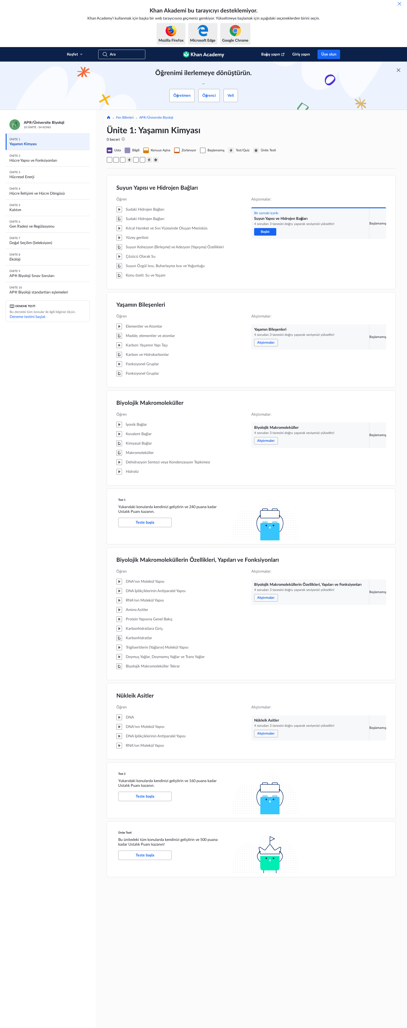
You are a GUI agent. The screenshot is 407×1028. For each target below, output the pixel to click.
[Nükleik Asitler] (142, 160)
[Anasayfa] (108, 118)
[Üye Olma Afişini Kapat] (398, 70)
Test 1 (122, 499)
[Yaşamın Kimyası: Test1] (129, 160)
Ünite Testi (125, 832)
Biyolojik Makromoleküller (149, 403)
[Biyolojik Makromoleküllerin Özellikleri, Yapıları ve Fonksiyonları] (136, 160)
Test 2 (122, 773)
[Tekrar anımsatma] (399, 4)
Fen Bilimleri (125, 117)
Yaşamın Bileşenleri (140, 305)
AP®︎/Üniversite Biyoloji (156, 117)
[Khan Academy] (203, 54)
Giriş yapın (301, 54)
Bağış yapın (270, 54)
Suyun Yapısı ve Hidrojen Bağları (157, 188)
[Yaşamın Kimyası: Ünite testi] (156, 160)
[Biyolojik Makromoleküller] (123, 160)
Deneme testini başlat (27, 317)
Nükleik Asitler (135, 696)
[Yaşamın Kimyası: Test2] (149, 160)
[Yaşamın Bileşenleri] (116, 160)
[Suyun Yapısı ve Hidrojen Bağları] (109, 160)
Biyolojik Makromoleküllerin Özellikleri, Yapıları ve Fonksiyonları (197, 560)
